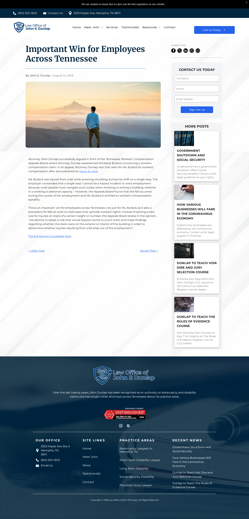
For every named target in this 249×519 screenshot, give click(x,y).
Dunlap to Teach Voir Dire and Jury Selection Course (197, 267)
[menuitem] (76, 27)
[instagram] (120, 426)
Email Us (47, 465)
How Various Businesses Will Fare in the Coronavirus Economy (196, 211)
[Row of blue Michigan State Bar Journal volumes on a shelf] (184, 138)
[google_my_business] (128, 426)
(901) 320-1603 (27, 13)
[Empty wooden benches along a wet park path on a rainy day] (184, 304)
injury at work (88, 171)
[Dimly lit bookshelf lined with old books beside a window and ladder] (184, 250)
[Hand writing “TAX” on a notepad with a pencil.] (184, 192)
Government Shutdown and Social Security (191, 155)
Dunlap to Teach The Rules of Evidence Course (196, 321)
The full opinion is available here (49, 236)
